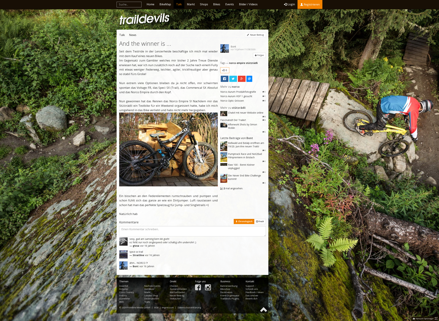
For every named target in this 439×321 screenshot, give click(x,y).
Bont (233, 46)
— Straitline (136, 255)
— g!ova (134, 245)
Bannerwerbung (228, 285)
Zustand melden (178, 289)
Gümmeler (124, 298)
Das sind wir (252, 295)
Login (291, 4)
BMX (121, 301)
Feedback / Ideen (255, 292)
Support (250, 285)
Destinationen (151, 298)
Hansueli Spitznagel (424, 318)
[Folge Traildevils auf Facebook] (198, 287)
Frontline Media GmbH (138, 307)
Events (229, 4)
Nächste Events (152, 285)
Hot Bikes (149, 289)
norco (232, 63)
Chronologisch (245, 221)
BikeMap (165, 4)
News (132, 35)
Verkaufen (175, 298)
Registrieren (311, 4)
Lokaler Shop (151, 295)
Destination (226, 292)
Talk (179, 4)
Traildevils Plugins (229, 298)
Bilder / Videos (248, 4)
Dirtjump (123, 289)
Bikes (216, 4)
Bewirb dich (252, 298)
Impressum (168, 307)
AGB (156, 307)
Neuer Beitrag (257, 34)
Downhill (123, 285)
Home (150, 4)
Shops (204, 4)
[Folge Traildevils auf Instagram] (208, 287)
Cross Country (126, 292)
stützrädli (252, 63)
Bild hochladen (177, 292)
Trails (147, 301)
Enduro (123, 295)
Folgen (260, 55)
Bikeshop (225, 289)
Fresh (261, 221)
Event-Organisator (229, 295)
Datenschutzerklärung (189, 307)
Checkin (174, 285)
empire (241, 63)
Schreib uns (252, 289)
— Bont (134, 266)
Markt (191, 4)
